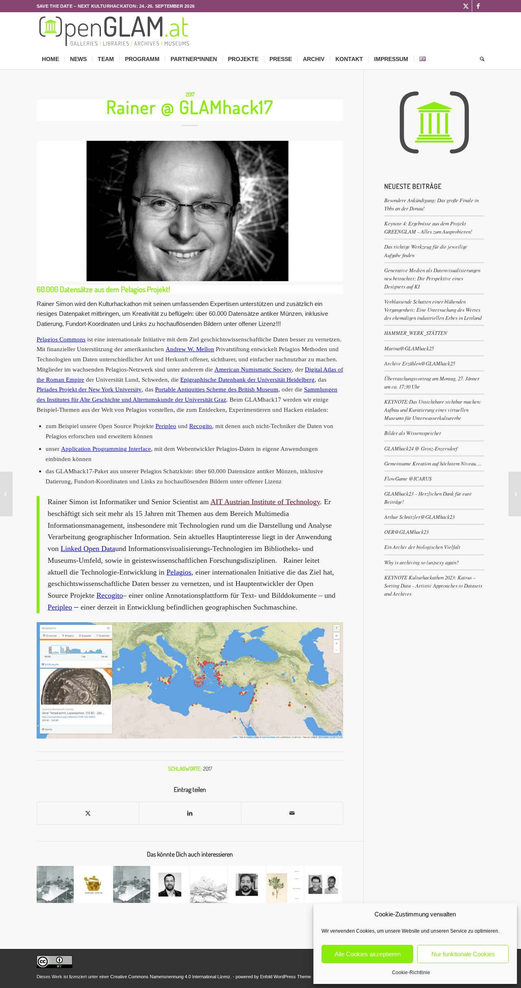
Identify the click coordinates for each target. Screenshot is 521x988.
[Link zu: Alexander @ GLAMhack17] (169, 884)
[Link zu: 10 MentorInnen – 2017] (55, 884)
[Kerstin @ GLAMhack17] (6, 494)
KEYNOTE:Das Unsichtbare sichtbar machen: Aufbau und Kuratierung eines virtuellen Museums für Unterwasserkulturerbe (432, 409)
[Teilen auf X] (88, 813)
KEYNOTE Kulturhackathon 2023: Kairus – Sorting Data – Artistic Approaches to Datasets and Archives (433, 585)
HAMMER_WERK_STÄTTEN (415, 332)
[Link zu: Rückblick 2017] (131, 884)
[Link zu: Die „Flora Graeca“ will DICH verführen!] (285, 884)
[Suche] (479, 59)
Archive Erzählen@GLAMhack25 (419, 363)
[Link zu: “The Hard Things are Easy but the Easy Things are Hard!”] (246, 884)
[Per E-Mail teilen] (292, 813)
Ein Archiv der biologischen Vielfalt (422, 546)
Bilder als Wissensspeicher (412, 432)
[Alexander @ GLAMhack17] (514, 494)
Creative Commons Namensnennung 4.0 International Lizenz (170, 976)
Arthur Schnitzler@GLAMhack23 (419, 516)
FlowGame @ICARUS (407, 478)
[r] (190, 211)
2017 (190, 94)
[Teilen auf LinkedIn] (190, 813)
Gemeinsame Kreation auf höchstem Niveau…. (433, 463)
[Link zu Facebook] (478, 6)
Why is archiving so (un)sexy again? (421, 562)
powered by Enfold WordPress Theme (273, 976)
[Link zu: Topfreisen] (93, 884)
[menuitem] (50, 59)
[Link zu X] (466, 6)
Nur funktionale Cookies (463, 954)
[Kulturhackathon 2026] (115, 30)
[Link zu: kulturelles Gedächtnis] (208, 884)
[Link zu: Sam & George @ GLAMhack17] (323, 884)
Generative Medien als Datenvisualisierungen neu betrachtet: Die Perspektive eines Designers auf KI (432, 278)
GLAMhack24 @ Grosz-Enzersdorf (421, 448)
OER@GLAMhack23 (406, 531)
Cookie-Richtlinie (411, 972)
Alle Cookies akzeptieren (368, 954)
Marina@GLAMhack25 (409, 348)
